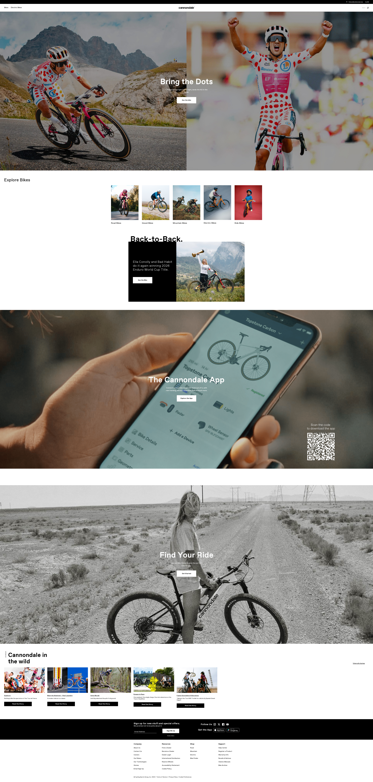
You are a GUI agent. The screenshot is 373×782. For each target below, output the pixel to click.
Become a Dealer (168, 751)
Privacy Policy (170, 735)
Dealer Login (166, 755)
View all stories (359, 663)
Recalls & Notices (224, 758)
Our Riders (137, 758)
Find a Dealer (166, 748)
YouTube (227, 724)
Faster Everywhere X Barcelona (188, 696)
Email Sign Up (139, 769)
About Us (137, 748)
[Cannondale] (186, 7)
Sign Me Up (171, 731)
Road (192, 748)
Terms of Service (161, 777)
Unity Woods (94, 696)
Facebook (223, 724)
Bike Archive (222, 765)
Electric (193, 755)
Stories (136, 765)
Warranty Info (223, 755)
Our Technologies (140, 762)
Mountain (193, 751)
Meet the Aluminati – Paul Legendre (59, 696)
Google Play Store (232, 730)
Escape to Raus (139, 694)
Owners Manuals (224, 762)
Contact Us (138, 751)
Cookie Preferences (185, 777)
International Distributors (171, 758)
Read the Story (18, 704)
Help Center (222, 748)
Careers (136, 755)
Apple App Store (219, 730)
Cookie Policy (167, 769)
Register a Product (225, 751)
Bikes (6, 7)
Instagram (215, 724)
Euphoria (7, 696)
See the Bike (142, 280)
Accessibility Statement (171, 765)
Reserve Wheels (167, 762)
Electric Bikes (16, 7)
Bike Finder (194, 758)
